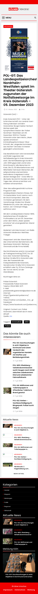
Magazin (7, 494)
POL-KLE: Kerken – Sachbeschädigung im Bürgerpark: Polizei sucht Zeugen (23, 460)
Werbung (31, 590)
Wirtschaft (7, 511)
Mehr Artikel (19, 473)
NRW (27, 322)
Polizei (7, 326)
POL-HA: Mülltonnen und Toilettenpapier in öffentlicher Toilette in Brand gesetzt (23, 450)
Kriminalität (16, 322)
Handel (6, 490)
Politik (6, 502)
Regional (7, 506)
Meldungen (8, 26)
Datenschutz (20, 590)
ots (10, 316)
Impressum (8, 590)
